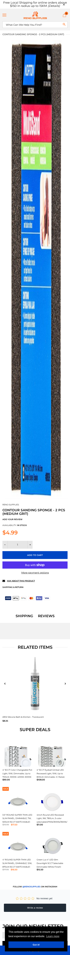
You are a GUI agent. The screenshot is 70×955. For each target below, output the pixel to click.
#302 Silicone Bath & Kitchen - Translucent (23, 717)
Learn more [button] (52, 936)
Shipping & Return (12, 587)
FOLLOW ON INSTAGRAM (35, 886)
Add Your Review (12, 519)
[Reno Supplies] (35, 15)
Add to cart (35, 555)
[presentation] (4, 683)
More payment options (35, 572)
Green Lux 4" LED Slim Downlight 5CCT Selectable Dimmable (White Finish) (50, 863)
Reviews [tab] (46, 616)
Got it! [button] (36, 944)
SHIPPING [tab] (24, 616)
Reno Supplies (10, 504)
